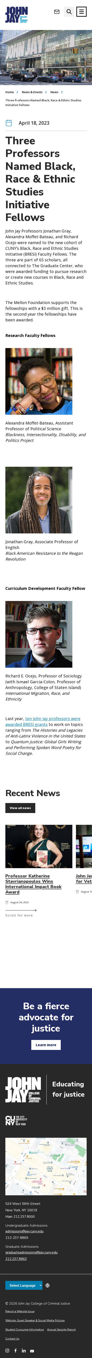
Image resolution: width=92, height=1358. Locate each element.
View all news (20, 808)
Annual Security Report (61, 1329)
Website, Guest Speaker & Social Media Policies (35, 1320)
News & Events (32, 92)
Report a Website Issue (19, 1311)
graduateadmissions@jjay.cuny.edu (31, 1252)
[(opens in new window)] (16, 1124)
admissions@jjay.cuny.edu (24, 1231)
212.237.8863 (16, 1259)
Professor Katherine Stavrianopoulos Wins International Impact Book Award (33, 884)
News (54, 92)
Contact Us (12, 1338)
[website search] (69, 12)
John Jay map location (46, 1166)
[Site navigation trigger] (81, 12)
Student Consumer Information (24, 1329)
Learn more (46, 1045)
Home (9, 92)
